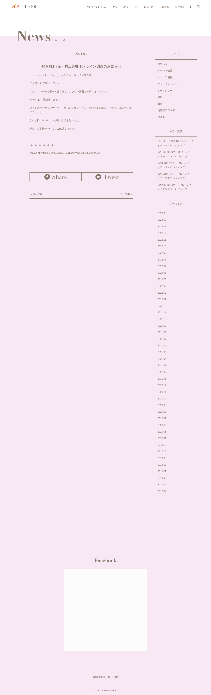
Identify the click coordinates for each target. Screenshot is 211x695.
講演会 (161, 117)
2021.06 (162, 345)
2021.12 (162, 305)
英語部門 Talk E (166, 110)
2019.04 (162, 491)
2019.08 (162, 464)
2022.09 (162, 252)
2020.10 (162, 398)
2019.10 (162, 451)
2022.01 (162, 299)
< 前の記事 (36, 194)
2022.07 (162, 266)
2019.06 (162, 478)
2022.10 (162, 246)
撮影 (160, 97)
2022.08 (162, 259)
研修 (115, 6)
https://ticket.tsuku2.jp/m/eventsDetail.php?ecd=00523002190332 (65, 152)
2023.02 (162, 219)
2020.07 (162, 418)
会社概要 (179, 6)
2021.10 (162, 319)
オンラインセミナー (169, 83)
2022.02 (162, 292)
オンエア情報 (165, 77)
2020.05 (162, 431)
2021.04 (162, 358)
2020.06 (162, 425)
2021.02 (162, 372)
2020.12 (162, 385)
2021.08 (162, 332)
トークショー (165, 90)
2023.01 (162, 226)
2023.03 (162, 213)
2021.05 (162, 352)
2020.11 (162, 392)
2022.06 (162, 272)
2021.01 (162, 378)
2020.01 (162, 438)
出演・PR (149, 6)
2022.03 (162, 286)
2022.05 (162, 279)
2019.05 (162, 484)
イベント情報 (165, 70)
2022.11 (162, 239)
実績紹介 (164, 6)
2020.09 (162, 405)
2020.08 (162, 411)
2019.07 (162, 471)
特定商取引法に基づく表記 (105, 677)
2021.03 (162, 365)
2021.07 (162, 339)
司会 (136, 6)
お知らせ (162, 64)
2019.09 (162, 458)
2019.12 (162, 444)
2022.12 (162, 233)
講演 (125, 6)
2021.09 (162, 325)
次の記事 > (126, 194)
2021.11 (162, 312)
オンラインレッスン (97, 6)
